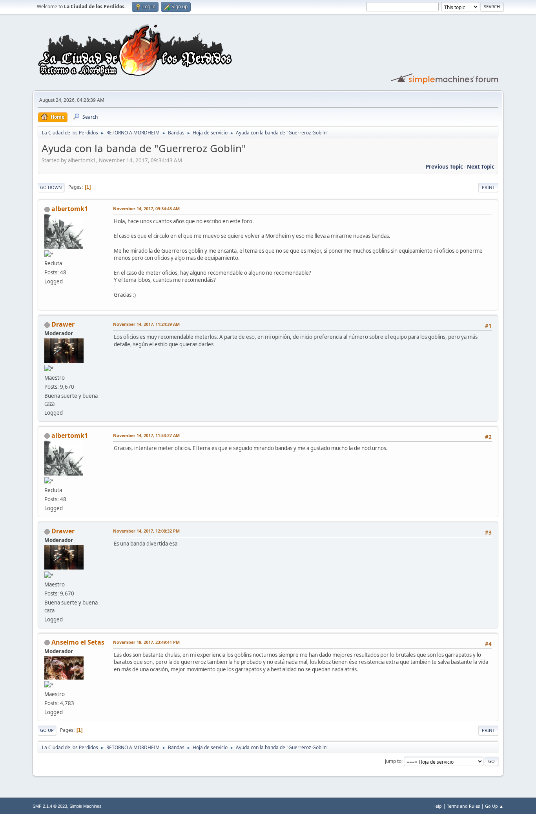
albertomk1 (69, 208)
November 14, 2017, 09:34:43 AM (146, 208)
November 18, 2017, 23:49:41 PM (146, 642)
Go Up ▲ (494, 806)
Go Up (47, 730)
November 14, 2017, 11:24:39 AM (146, 324)
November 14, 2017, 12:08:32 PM (146, 531)
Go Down (51, 187)
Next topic (480, 166)
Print (488, 187)
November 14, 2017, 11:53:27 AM (146, 435)
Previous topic (444, 166)
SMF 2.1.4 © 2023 (50, 806)
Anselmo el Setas (77, 642)
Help (437, 806)
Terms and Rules (463, 806)
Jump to (393, 761)
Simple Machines (85, 806)
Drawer (63, 324)
